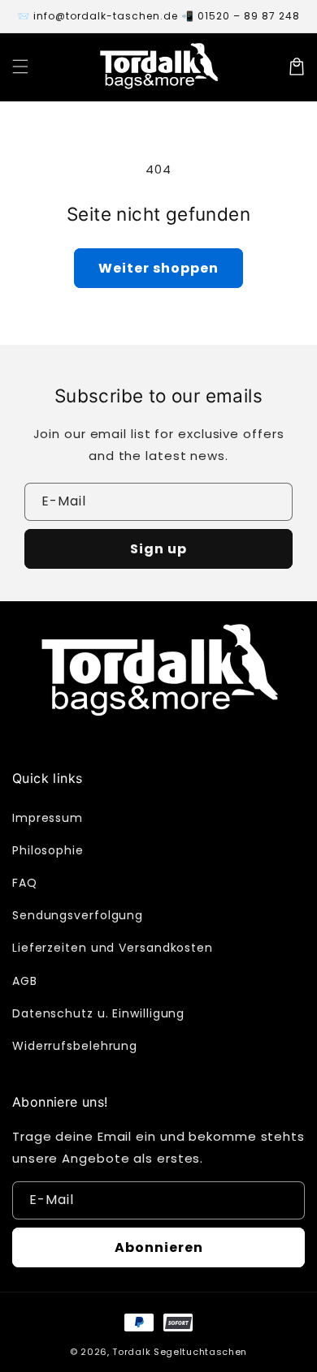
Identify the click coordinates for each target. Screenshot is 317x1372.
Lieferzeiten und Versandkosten (112, 948)
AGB (24, 981)
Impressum (47, 818)
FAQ (24, 883)
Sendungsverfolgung (77, 915)
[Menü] (20, 66)
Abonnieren (159, 1247)
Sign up (158, 549)
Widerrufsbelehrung (74, 1046)
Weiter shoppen (158, 268)
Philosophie (48, 850)
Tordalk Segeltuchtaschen (179, 1351)
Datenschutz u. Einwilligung (98, 1013)
